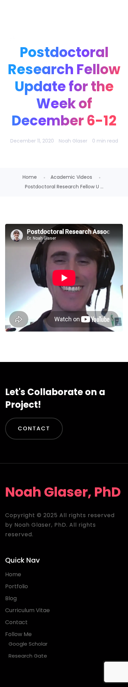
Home (30, 177)
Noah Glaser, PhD (60, 17)
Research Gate (28, 655)
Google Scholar (28, 643)
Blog (11, 598)
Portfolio (16, 586)
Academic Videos (71, 177)
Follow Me (18, 634)
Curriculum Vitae (27, 610)
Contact (34, 428)
